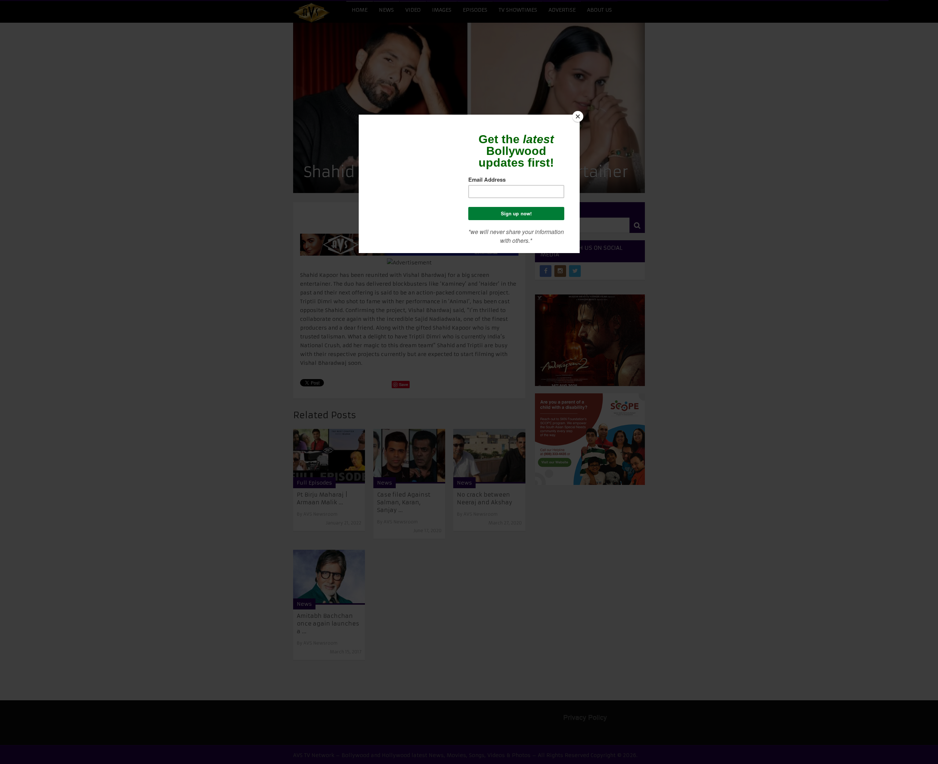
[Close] (577, 116)
